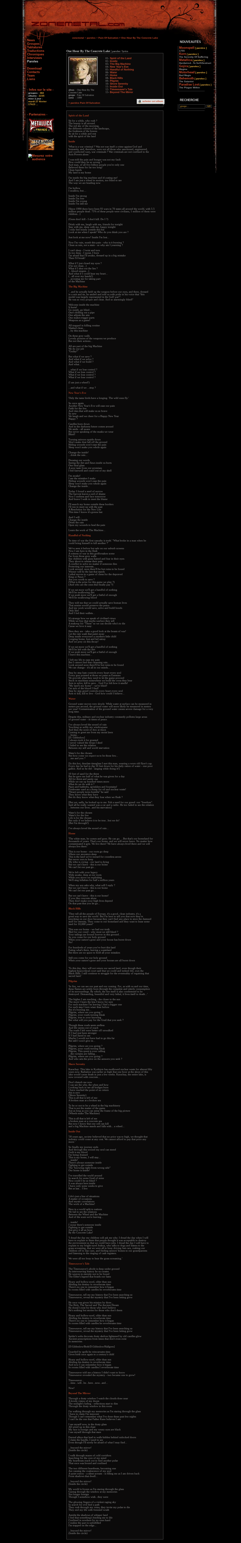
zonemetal (78, 38)
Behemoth (192, 80)
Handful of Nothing (122, 69)
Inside (113, 61)
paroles (91, 38)
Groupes (33, 43)
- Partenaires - (37, 114)
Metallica (195, 61)
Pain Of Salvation (108, 38)
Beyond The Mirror (121, 92)
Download (34, 68)
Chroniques (35, 54)
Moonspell (193, 49)
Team (31, 75)
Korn (193, 55)
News (31, 40)
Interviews (34, 58)
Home (113, 75)
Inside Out (116, 86)
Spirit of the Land (121, 58)
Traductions (35, 51)
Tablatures (34, 47)
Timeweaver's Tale (121, 89)
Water (113, 72)
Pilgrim (114, 80)
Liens (31, 79)
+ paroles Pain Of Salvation (84, 103)
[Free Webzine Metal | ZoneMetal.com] (73, 25)
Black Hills (116, 78)
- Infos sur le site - (40, 89)
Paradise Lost (195, 86)
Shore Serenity (119, 83)
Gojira (189, 67)
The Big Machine (120, 63)
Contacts (33, 72)
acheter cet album (152, 101)
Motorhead (193, 73)
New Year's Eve (119, 66)
